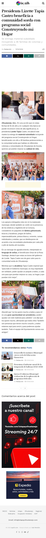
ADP (35, 514)
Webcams (11, 514)
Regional (39, 511)
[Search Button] (43, 3)
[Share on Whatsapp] (29, 56)
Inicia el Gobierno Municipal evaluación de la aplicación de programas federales (26, 376)
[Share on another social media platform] (39, 56)
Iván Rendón (36, 527)
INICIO (4, 511)
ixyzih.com (14, 527)
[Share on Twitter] (18, 56)
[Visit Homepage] (23, 3)
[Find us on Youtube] (25, 532)
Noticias (12, 511)
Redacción (7, 49)
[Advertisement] (23, 75)
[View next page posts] (25, 388)
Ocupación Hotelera (25, 514)
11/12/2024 (19, 49)
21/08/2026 (30, 360)
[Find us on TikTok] (28, 532)
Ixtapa (20, 511)
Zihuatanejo (29, 511)
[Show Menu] (3, 3)
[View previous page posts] (21, 388)
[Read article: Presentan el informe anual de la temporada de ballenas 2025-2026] (7, 367)
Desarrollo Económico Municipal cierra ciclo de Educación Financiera (28, 355)
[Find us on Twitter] (19, 532)
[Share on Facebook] (7, 56)
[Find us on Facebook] (16, 532)
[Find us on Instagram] (22, 532)
